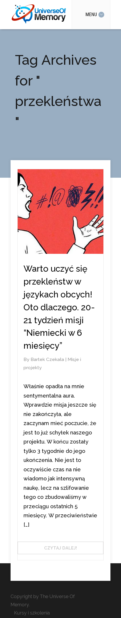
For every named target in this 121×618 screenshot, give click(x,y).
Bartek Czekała (48, 359)
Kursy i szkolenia (32, 613)
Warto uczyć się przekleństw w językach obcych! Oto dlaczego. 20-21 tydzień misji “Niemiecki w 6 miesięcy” (59, 307)
